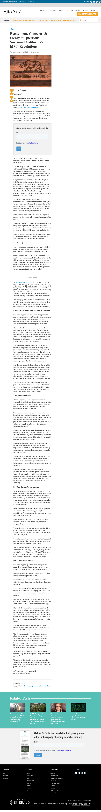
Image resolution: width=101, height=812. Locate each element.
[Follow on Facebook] (91, 2)
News (12, 29)
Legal (28, 790)
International (30, 775)
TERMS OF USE (76, 805)
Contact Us (53, 793)
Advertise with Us (54, 775)
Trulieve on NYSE (43, 20)
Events (85, 11)
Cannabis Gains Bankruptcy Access (23, 20)
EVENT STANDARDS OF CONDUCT (74, 803)
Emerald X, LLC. (77, 800)
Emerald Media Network (9, 1)
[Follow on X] (97, 2)
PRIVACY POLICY (85, 805)
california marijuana (29, 686)
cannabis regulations (43, 686)
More (93, 11)
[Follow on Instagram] (100, 2)
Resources (5, 775)
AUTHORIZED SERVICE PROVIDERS (54, 803)
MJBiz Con (53, 780)
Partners (52, 788)
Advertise (22, 1)
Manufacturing (30, 780)
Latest (42, 11)
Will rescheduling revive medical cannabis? (65, 20)
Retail (28, 778)
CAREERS (41, 803)
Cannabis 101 (76, 11)
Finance (29, 788)
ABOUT (36, 803)
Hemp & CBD (30, 785)
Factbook (62, 11)
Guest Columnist (54, 790)
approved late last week (29, 107)
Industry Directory (55, 783)
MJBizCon (31, 1)
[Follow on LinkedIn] (94, 2)
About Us (52, 773)
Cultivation (29, 783)
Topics (52, 11)
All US (28, 773)
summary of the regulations (25, 282)
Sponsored (5, 778)
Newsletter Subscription (87, 14)
